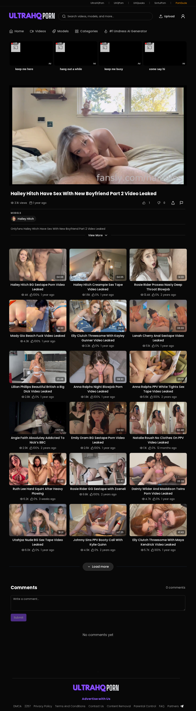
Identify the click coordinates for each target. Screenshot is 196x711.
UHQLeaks (139, 3)
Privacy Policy (43, 706)
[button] (37, 265)
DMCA (17, 706)
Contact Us (96, 706)
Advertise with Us (96, 699)
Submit (18, 617)
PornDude (181, 3)
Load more (100, 566)
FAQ (161, 706)
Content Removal (119, 706)
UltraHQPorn (97, 3)
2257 (27, 706)
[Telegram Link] (182, 706)
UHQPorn (119, 3)
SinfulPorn (160, 3)
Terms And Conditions (70, 706)
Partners (173, 706)
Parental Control (145, 706)
